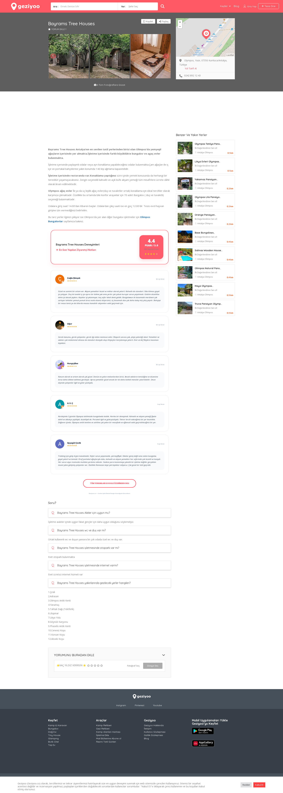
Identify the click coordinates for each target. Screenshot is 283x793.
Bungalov (53, 728)
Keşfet (223, 6)
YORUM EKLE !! (58, 29)
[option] (68, 56)
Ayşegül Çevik (74, 443)
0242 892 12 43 (192, 75)
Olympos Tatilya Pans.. (208, 143)
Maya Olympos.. (204, 285)
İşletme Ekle (102, 735)
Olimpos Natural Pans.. (208, 268)
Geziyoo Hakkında (154, 725)
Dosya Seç (152, 665)
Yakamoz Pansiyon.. (206, 179)
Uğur (69, 324)
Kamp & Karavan (57, 725)
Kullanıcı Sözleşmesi (154, 731)
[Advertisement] (109, 124)
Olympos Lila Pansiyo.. (208, 197)
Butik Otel (53, 741)
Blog (236, 6)
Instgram (121, 705)
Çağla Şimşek (73, 278)
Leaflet (230, 55)
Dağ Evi (52, 731)
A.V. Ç (70, 403)
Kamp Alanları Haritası (108, 731)
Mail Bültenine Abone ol (108, 738)
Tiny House (54, 735)
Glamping (53, 738)
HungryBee (72, 363)
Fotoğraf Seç (133, 665)
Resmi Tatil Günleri (106, 741)
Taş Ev (51, 745)
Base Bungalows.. (205, 232)
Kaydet (149, 21)
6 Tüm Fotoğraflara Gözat (110, 84)
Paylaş (165, 21)
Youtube (157, 705)
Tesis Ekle (269, 6)
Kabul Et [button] (259, 784)
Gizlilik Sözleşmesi (153, 735)
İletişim (147, 728)
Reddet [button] (246, 784)
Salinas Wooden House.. (208, 250)
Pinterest (139, 705)
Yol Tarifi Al (191, 68)
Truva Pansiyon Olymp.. (208, 303)
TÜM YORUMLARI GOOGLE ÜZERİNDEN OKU (109, 483)
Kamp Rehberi (104, 725)
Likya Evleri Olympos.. (207, 161)
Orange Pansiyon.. (205, 214)
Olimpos (209, 152)
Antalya (201, 152)
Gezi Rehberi (103, 728)
